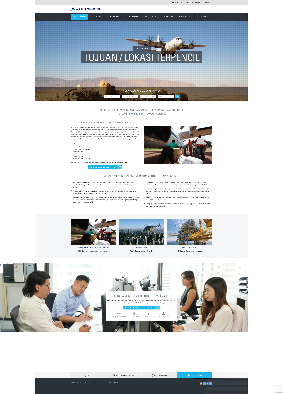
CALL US (90, 375)
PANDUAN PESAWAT (186, 17)
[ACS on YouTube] (201, 383)
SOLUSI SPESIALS (150, 17)
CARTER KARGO (132, 17)
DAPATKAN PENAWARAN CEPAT (103, 167)
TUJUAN (203, 17)
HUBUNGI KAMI (196, 2)
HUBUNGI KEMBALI (161, 375)
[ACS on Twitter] (210, 383)
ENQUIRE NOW (81, 17)
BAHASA (206, 2)
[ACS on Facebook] (207, 383)
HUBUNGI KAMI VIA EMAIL (125, 375)
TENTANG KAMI (168, 17)
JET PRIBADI (185, 2)
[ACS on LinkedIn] (204, 383)
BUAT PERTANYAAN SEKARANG (140, 307)
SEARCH (174, 2)
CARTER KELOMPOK (114, 17)
